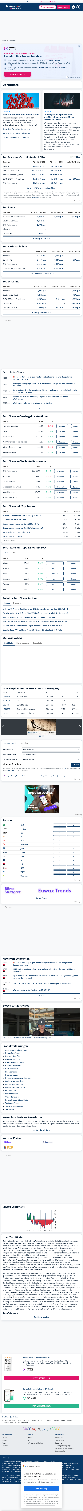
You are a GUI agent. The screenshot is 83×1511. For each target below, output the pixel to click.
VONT (23, 872)
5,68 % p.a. (58, 256)
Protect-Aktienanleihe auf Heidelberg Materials (22, 515)
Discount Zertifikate (9, 1420)
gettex (23, 829)
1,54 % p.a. (41, 233)
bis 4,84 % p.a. (74, 179)
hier (65, 768)
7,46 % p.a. (76, 291)
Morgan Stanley (10, 743)
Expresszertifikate (12, 1059)
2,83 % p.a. (41, 291)
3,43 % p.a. (58, 264)
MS (22, 860)
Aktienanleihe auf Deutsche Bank (16, 532)
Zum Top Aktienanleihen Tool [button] (41, 273)
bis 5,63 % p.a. (57, 183)
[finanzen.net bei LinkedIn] (44, 1429)
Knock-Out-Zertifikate (14, 1084)
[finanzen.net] (14, 6)
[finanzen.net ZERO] (41, 49)
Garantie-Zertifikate (13, 1065)
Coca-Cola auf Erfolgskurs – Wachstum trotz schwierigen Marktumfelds (42, 983)
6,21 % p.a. (41, 256)
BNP (22, 825)
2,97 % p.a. (41, 225)
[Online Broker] (15, 8)
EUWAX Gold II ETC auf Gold (14, 520)
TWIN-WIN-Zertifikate (14, 1106)
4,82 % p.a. (58, 268)
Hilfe (30, 1438)
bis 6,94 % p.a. (57, 166)
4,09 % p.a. (76, 260)
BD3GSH (6, 700)
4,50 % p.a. (41, 268)
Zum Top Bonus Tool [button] (41, 238)
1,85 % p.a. (41, 307)
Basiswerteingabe (9, 754)
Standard (24, 743)
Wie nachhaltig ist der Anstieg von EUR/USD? (31, 990)
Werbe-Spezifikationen (36, 1443)
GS (22, 833)
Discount (62, 426)
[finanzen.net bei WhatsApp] (54, 1429)
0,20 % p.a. (58, 216)
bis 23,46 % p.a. (38, 175)
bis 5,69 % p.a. (57, 179)
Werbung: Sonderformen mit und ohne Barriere (32, 403)
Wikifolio (24, 876)
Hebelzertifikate (11, 1072)
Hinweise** (35, 197)
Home (4, 41)
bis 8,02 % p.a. (39, 166)
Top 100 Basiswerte (10, 759)
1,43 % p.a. (60, 307)
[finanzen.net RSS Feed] (58, 1429)
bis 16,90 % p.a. (56, 175)
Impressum (59, 1438)
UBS (22, 868)
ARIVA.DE (8, 1481)
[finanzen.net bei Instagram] (25, 1429)
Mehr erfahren (16, 74)
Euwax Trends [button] (41, 898)
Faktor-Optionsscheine (14, 1062)
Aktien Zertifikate (38, 1420)
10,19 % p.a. (75, 303)
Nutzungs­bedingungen (63, 1446)
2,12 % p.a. (60, 299)
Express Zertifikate (21, 1422)
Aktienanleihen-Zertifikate (16, 1050)
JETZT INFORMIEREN (41, 1378)
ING (22, 837)
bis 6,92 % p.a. (39, 179)
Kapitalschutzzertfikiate (15, 1081)
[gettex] (5, 829)
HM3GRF (6, 709)
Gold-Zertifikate (11, 1069)
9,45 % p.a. (41, 221)
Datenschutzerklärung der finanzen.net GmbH (42, 1503)
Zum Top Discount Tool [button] (41, 312)
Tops (6, 552)
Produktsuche (8, 749)
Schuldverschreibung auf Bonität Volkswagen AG (23, 528)
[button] (47, 7)
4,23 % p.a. (41, 216)
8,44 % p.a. (41, 260)
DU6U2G (6, 696)
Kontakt (4, 1438)
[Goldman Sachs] (5, 833)
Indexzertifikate (11, 1075)
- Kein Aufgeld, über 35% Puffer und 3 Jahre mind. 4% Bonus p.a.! (35, 613)
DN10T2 (6, 713)
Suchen (76, 765)
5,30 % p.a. (76, 307)
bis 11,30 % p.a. (38, 170)
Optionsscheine (22, 643)
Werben (31, 1440)
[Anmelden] (78, 7)
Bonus (75, 426)
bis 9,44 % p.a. (57, 170)
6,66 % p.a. (76, 299)
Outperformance (12, 1097)
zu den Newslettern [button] (42, 1130)
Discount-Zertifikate (13, 1056)
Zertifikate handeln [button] (41, 1317)
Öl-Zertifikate (10, 1090)
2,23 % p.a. (41, 299)
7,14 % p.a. (58, 260)
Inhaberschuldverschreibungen (18, 1078)
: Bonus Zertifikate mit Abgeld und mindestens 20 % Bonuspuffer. (33, 626)
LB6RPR (6, 705)
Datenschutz (59, 1440)
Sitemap (5, 1446)
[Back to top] (77, 1508)
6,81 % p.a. (41, 295)
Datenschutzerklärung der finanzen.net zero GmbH (40, 1505)
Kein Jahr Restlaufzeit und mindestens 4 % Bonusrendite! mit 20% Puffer (35, 621)
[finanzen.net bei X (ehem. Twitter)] (39, 1429)
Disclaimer (58, 1443)
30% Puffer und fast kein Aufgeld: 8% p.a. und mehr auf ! (29, 617)
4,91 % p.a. (41, 303)
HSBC (23, 841)
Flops (14, 552)
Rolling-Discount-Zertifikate (16, 1100)
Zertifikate (12, 41)
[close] (57, 1466)
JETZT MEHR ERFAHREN (41, 1406)
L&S (22, 856)
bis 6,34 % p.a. (39, 183)
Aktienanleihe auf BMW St (13, 536)
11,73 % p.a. (75, 295)
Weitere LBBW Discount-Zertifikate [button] (41, 188)
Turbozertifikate (12, 1103)
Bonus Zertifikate (24, 1420)
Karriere (5, 1440)
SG (22, 864)
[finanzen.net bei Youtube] (34, 1429)
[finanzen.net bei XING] (49, 1429)
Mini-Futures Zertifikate (15, 1087)
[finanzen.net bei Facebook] (29, 1429)
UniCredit (24, 844)
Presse (4, 1443)
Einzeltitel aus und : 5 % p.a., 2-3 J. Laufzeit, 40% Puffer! (33, 630)
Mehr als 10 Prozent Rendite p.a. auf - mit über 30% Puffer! (35, 609)
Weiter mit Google (41, 1489)
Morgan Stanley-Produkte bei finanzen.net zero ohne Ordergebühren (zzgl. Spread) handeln (35, 776)
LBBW (23, 852)
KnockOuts (37, 643)
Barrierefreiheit (60, 1451)
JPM (22, 848)
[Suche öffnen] (73, 7)
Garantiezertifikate (52, 1420)
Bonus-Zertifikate (12, 1053)
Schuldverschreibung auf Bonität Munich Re (21, 524)
